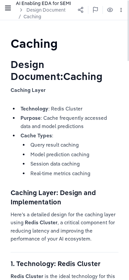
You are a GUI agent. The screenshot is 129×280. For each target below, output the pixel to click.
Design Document (45, 10)
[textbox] (34, 43)
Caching (32, 17)
